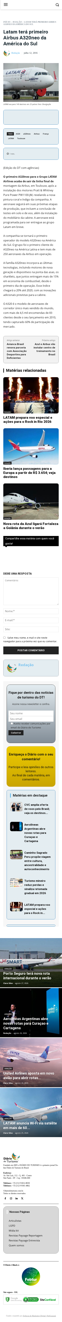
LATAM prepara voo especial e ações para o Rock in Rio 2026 (27, 420)
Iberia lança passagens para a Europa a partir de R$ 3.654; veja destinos (29, 473)
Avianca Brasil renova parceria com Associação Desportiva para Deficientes (17, 351)
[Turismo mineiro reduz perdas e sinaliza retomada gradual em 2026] (16, 882)
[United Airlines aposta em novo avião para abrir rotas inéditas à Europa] (31, 1062)
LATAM (11, 138)
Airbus (37, 134)
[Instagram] (11, 1198)
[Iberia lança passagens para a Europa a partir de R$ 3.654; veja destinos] (31, 446)
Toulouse (21, 138)
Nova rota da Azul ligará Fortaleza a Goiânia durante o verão (30, 526)
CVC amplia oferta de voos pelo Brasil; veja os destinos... (37, 809)
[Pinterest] (36, 116)
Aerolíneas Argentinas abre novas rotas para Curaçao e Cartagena (35, 833)
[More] (51, 116)
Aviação (17, 22)
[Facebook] (21, 116)
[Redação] (7, 53)
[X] (28, 116)
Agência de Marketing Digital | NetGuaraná (39, 1316)
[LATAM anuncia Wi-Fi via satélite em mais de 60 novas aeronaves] (31, 1112)
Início (6, 22)
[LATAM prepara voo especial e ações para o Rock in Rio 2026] (31, 395)
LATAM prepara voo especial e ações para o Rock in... (37, 909)
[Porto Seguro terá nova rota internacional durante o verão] (31, 962)
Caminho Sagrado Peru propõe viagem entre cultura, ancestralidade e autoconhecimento (37, 861)
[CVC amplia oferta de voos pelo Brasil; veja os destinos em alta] (16, 806)
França (46, 134)
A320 (18, 134)
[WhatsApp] (43, 116)
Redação (15, 53)
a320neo (27, 134)
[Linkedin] (17, 1198)
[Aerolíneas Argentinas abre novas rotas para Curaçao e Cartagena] (16, 826)
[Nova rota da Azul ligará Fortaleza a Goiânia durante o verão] (31, 501)
